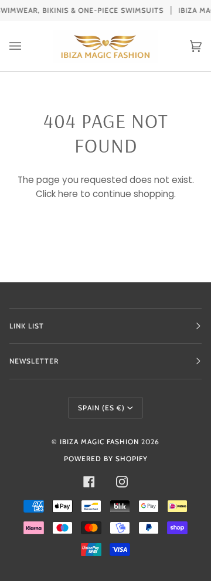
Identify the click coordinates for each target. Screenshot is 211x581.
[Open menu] (27, 46)
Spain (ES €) (101, 407)
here (68, 194)
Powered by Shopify (106, 458)
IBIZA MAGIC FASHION (99, 441)
